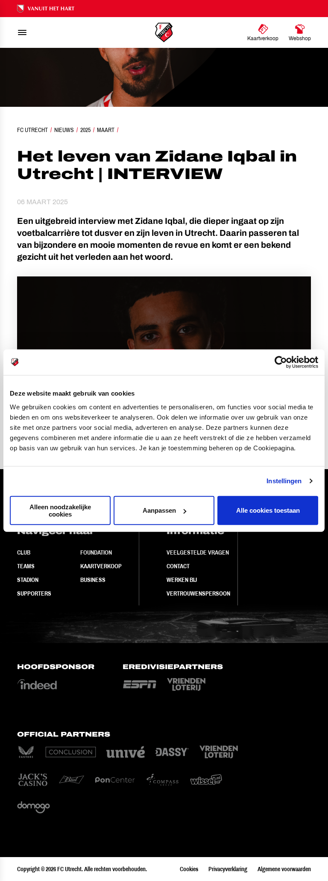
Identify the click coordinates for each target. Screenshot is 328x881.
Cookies (189, 869)
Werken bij (182, 580)
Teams (26, 566)
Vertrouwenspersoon (198, 593)
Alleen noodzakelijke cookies (60, 510)
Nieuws (64, 130)
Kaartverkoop (101, 566)
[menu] (22, 32)
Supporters (34, 593)
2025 (85, 130)
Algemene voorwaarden (284, 869)
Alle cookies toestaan (268, 510)
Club (23, 552)
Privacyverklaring (227, 869)
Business (92, 580)
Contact (178, 566)
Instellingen (284, 481)
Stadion (27, 580)
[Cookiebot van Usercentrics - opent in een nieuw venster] (280, 362)
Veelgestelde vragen (198, 552)
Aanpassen (159, 510)
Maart (105, 130)
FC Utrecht (32, 130)
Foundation (96, 552)
